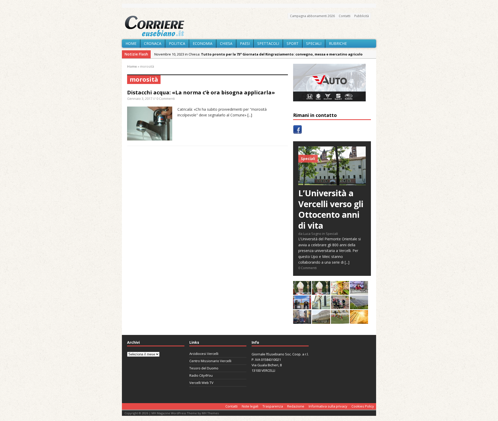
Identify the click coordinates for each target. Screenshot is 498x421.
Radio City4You (201, 375)
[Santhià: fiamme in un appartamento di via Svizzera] (302, 320)
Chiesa (226, 43)
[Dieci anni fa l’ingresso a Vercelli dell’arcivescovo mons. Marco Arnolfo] (302, 291)
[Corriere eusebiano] (249, 26)
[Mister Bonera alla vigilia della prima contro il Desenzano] (359, 291)
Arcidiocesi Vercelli (203, 353)
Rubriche (338, 43)
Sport (293, 43)
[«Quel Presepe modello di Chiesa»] (321, 291)
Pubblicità (361, 16)
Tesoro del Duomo (203, 368)
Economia (202, 43)
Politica (177, 43)
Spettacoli (268, 43)
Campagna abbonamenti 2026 (312, 16)
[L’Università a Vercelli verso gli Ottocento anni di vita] (332, 182)
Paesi (245, 43)
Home (131, 43)
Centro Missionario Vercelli (210, 361)
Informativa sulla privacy (328, 406)
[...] (249, 115)
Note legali (250, 406)
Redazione (295, 406)
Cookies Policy (362, 406)
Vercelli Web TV (201, 382)
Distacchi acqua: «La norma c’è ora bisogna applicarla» (201, 92)
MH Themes (210, 413)
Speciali (313, 43)
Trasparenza (272, 406)
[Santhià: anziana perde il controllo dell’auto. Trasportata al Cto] (340, 306)
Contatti (344, 16)
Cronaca (152, 43)
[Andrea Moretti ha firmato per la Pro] (340, 320)
